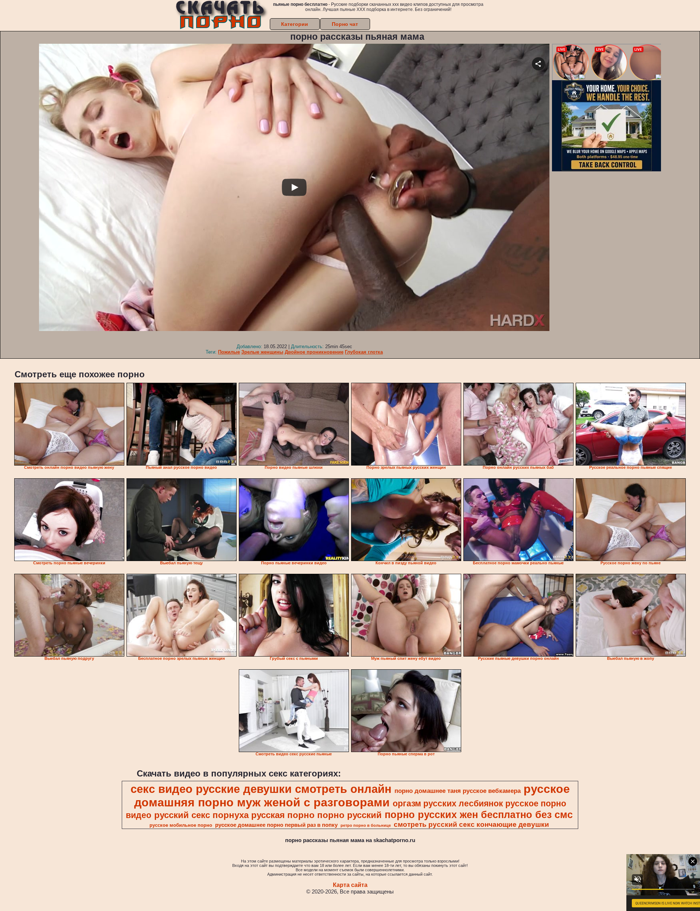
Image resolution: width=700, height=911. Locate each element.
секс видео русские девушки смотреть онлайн (261, 789)
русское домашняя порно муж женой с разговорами (352, 795)
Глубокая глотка (364, 352)
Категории (294, 24)
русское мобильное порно (180, 825)
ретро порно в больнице (366, 825)
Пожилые (229, 352)
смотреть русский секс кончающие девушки (471, 824)
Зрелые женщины (262, 352)
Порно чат (345, 24)
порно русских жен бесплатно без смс (479, 814)
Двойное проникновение (314, 352)
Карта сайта (350, 885)
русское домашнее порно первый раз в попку (276, 825)
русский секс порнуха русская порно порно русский (268, 815)
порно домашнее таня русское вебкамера (457, 790)
